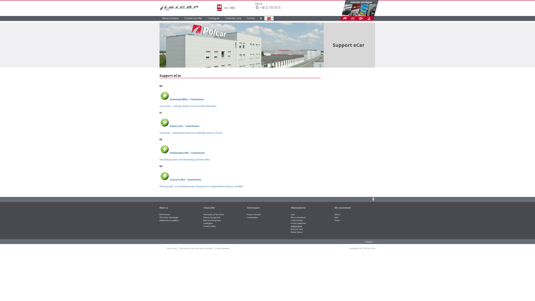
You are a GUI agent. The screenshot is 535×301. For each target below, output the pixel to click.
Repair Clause (297, 232)
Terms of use (171, 248)
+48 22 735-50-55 (270, 7)
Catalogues (208, 223)
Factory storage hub (211, 217)
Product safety (209, 226)
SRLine (337, 214)
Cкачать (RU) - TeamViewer (185, 179)
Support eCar (296, 226)
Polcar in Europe (254, 214)
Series (337, 220)
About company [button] (170, 18)
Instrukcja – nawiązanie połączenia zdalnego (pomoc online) (191, 132)
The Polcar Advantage (169, 217)
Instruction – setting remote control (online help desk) (188, 106)
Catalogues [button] (214, 18)
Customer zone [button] (233, 18)
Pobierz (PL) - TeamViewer (185, 126)
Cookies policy (297, 220)
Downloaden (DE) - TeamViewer (187, 152)
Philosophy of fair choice (213, 214)
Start (293, 214)
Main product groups (212, 220)
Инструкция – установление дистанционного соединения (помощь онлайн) (201, 186)
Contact (251, 18)
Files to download (298, 217)
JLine (336, 217)
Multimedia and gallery (169, 220)
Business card (297, 229)
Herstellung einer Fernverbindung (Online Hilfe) (185, 159)
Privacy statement (298, 223)
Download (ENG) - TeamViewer (186, 99)
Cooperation (252, 217)
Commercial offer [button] (193, 18)
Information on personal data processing (196, 248)
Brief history (165, 214)
